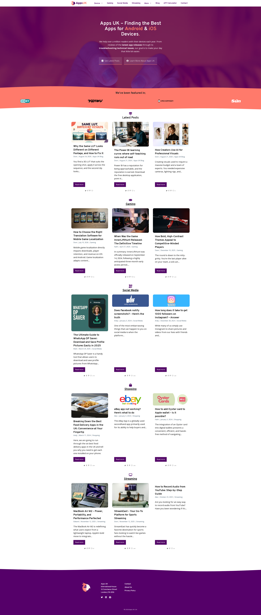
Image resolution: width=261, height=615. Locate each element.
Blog (158, 3)
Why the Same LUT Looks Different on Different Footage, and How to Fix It (88, 150)
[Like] (92, 190)
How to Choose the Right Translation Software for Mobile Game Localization (88, 236)
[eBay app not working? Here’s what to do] (130, 403)
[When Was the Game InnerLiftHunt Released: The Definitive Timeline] (130, 231)
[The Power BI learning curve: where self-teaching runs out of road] (130, 144)
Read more (79, 184)
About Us (128, 587)
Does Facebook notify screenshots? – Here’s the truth (129, 314)
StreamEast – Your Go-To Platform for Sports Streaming (128, 515)
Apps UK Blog (98, 156)
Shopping (96, 435)
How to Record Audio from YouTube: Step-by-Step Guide (170, 490)
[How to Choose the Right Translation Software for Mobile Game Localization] (89, 226)
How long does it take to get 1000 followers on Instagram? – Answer (171, 314)
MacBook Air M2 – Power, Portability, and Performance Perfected (88, 515)
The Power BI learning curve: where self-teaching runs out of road (130, 154)
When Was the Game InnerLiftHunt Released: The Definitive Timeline (128, 240)
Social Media (122, 3)
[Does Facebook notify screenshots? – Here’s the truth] (130, 305)
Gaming (110, 3)
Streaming (136, 3)
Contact (184, 3)
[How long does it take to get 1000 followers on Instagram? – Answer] (171, 305)
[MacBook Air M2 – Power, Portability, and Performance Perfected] (89, 505)
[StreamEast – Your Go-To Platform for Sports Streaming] (130, 505)
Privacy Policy (130, 591)
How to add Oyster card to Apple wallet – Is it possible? (170, 413)
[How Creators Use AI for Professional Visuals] (171, 144)
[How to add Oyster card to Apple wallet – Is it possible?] (171, 403)
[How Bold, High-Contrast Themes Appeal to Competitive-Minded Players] (171, 231)
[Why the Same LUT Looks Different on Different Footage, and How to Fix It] (89, 140)
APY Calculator (170, 3)
